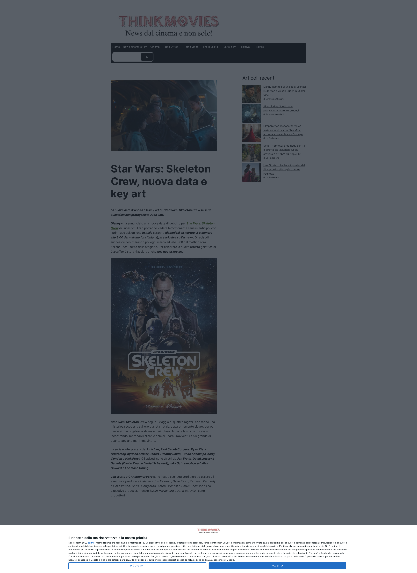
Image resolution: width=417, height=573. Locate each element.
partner (91, 543)
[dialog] (208, 549)
